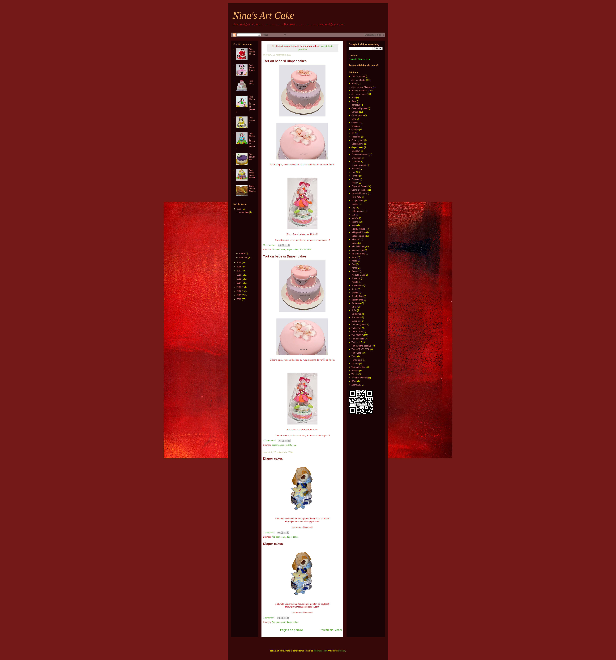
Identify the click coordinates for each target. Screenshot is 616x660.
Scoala (354, 292)
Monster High (357, 250)
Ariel (353, 97)
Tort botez (251, 82)
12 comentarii (269, 440)
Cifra (353, 119)
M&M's (354, 218)
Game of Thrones (359, 190)
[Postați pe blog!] (282, 245)
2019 (239, 262)
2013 (239, 287)
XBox (354, 381)
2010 (239, 299)
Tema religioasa (358, 324)
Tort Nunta (356, 353)
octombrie (243, 212)
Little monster (357, 211)
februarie (243, 257)
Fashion (355, 168)
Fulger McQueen (359, 186)
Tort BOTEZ (305, 249)
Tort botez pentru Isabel (252, 174)
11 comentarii (269, 245)
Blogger (341, 651)
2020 (239, 209)
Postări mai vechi (331, 630)
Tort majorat (252, 120)
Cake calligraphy (359, 108)
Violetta (355, 370)
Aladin (354, 83)
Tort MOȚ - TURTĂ (360, 349)
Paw (353, 264)
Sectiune (355, 303)
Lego (353, 207)
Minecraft (355, 239)
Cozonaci (355, 126)
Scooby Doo (357, 296)
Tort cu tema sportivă (361, 346)
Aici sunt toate (278, 249)
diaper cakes (293, 249)
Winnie (354, 374)
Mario (354, 225)
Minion (354, 243)
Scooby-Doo (357, 300)
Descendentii (357, 144)
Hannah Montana (359, 193)
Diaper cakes (273, 458)
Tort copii (355, 342)
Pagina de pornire (291, 630)
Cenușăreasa (357, 115)
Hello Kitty (356, 197)
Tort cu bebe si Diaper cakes (285, 61)
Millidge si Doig (358, 232)
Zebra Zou (356, 385)
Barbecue (355, 105)
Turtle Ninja (356, 360)
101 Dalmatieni (358, 76)
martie (242, 253)
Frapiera (355, 179)
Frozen (354, 183)
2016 (239, 275)
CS (352, 133)
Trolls (354, 356)
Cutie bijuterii (357, 140)
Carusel (355, 112)
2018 (239, 267)
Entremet (355, 161)
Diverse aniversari (359, 154)
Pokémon (355, 278)
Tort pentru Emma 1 (252, 69)
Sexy (353, 307)
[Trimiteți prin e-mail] (279, 245)
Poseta (354, 282)
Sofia (353, 310)
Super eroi (356, 321)
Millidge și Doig (358, 236)
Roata (354, 289)
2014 (239, 283)
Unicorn (355, 363)
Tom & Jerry (357, 331)
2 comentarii (268, 532)
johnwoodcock (320, 651)
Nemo (354, 257)
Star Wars (356, 317)
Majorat (354, 222)
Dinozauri (355, 151)
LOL (353, 215)
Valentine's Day (358, 367)
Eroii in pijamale (358, 165)
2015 (239, 279)
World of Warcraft (359, 378)
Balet (353, 101)
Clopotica (355, 122)
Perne (354, 268)
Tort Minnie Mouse (252, 52)
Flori (353, 172)
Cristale (355, 129)
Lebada (354, 204)
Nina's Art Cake (263, 15)
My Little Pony (358, 254)
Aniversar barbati (359, 90)
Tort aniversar (252, 157)
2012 (239, 291)
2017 (239, 271)
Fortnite (355, 176)
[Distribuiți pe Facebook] (288, 245)
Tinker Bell (356, 328)
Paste (354, 261)
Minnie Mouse (357, 246)
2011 (239, 295)
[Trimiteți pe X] (285, 245)
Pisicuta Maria (358, 275)
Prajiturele (356, 285)
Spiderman (356, 314)
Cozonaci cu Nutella (252, 188)
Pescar (354, 271)
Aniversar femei (358, 94)
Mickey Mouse (358, 229)
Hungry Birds (357, 200)
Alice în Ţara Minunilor (361, 87)
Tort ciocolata (357, 339)
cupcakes (355, 137)
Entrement (356, 158)
